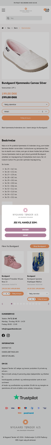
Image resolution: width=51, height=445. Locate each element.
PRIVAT (25, 235)
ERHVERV (25, 230)
